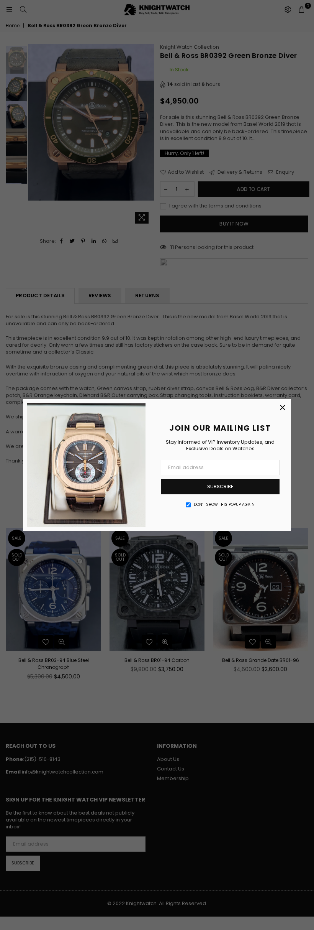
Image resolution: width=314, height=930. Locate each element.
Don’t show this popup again (224, 504)
